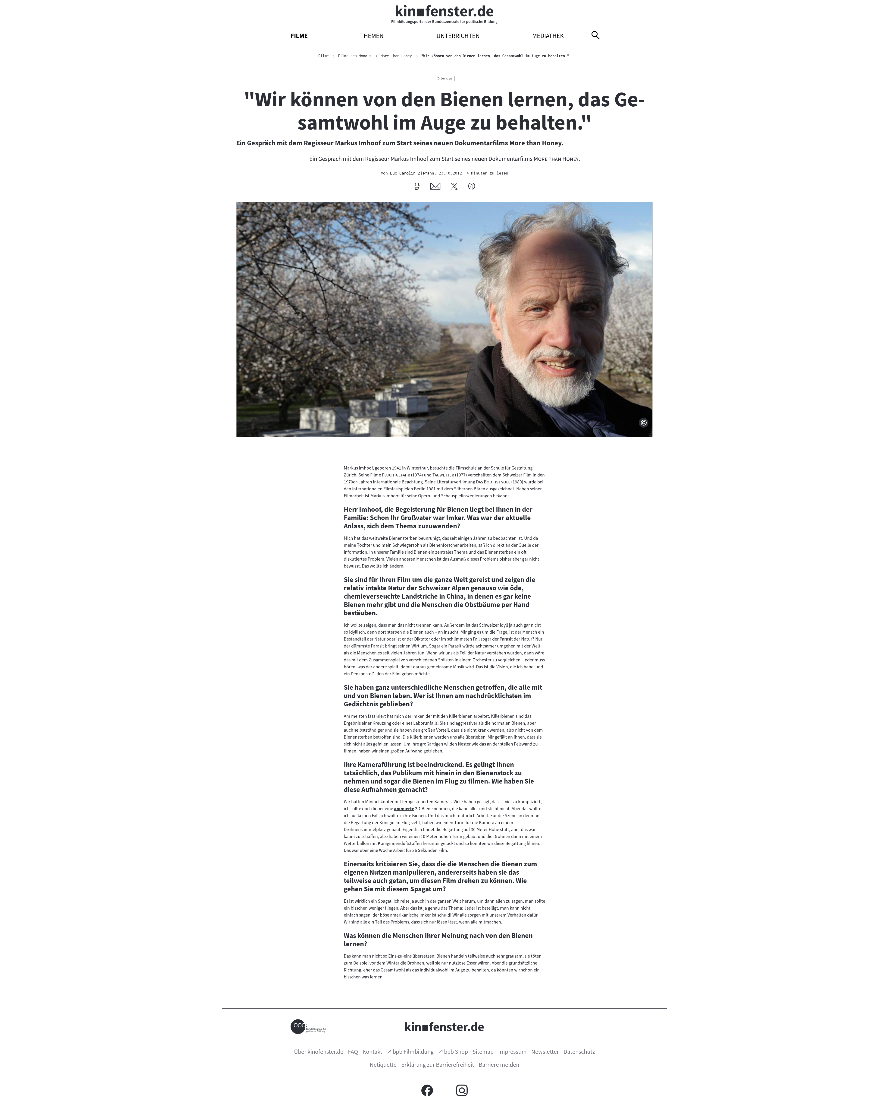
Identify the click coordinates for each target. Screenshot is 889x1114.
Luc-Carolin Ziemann (412, 173)
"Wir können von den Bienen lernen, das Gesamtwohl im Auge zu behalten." (495, 56)
